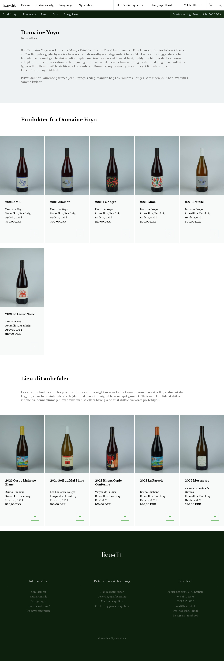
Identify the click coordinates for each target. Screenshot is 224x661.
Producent (29, 14)
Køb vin (26, 5)
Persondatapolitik (112, 601)
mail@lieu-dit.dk (185, 606)
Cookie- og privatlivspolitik (112, 606)
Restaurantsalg (44, 5)
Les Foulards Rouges (129, 78)
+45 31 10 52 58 (185, 596)
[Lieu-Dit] (9, 5)
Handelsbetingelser (112, 591)
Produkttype (10, 14)
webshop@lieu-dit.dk (185, 610)
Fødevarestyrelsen (38, 610)
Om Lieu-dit (38, 591)
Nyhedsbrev (86, 5)
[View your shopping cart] (211, 5)
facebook (192, 615)
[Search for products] (220, 5)
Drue (56, 14)
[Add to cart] (35, 234)
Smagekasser (72, 14)
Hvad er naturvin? (39, 606)
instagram (179, 615)
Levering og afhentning (112, 596)
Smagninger (66, 5)
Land (44, 14)
